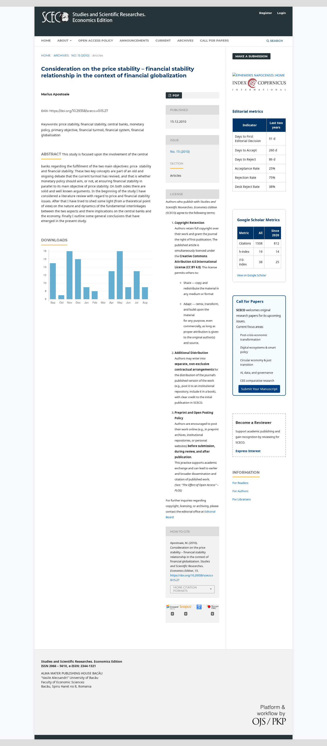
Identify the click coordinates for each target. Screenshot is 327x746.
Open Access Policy (95, 40)
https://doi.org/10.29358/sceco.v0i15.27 (78, 111)
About (63, 40)
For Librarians (241, 499)
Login (281, 13)
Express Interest (248, 451)
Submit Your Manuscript (259, 389)
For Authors (240, 491)
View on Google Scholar (251, 275)
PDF (175, 95)
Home (46, 40)
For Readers (240, 483)
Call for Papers (214, 40)
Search (276, 40)
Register (265, 13)
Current (163, 40)
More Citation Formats (185, 589)
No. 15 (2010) (80, 55)
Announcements (134, 40)
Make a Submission (251, 56)
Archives (185, 40)
